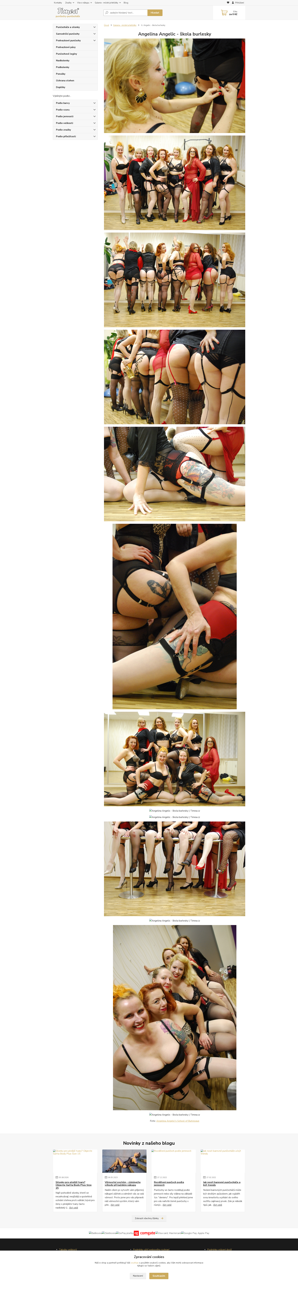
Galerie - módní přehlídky (106, 2)
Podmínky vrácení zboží (219, 1249)
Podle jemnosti (64, 116)
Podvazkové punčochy (68, 40)
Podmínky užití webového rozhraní (151, 1249)
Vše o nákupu (83, 2)
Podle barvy (63, 103)
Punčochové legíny (66, 53)
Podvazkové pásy (66, 47)
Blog (126, 2)
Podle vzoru (63, 109)
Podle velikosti (64, 123)
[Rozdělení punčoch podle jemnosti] (173, 1161)
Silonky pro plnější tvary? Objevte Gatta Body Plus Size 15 (74, 1185)
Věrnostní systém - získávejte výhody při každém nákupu (123, 1184)
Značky (68, 2)
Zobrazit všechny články (147, 1218)
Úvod (106, 25)
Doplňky (60, 87)
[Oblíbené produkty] (228, 3)
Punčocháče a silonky (68, 27)
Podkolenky (62, 67)
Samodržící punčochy (67, 33)
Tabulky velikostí (68, 1249)
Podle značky (63, 129)
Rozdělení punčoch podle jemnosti (169, 1184)
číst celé (73, 1207)
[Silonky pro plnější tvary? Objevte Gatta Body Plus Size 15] (75, 1161)
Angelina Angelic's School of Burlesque (177, 1121)
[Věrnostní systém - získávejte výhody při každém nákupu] (124, 1161)
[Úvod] (77, 13)
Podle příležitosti (66, 136)
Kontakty (58, 2)
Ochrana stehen (65, 80)
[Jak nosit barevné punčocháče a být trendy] (223, 1161)
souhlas (135, 1262)
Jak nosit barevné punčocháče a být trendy (221, 1184)
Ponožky (60, 73)
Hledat (155, 12)
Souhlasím (159, 1276)
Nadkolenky (62, 60)
